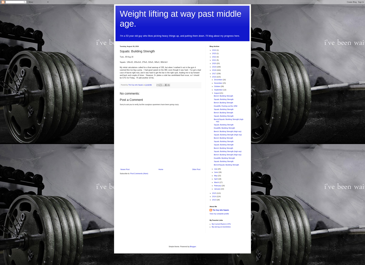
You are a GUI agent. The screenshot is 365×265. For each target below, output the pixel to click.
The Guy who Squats (220, 210)
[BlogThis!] (160, 85)
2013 (214, 200)
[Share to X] (163, 85)
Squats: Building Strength (224, 99)
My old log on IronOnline (221, 227)
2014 (214, 197)
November (218, 83)
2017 (214, 74)
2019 (214, 67)
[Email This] (157, 85)
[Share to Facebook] (166, 85)
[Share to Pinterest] (168, 85)
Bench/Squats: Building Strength (226, 165)
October (217, 86)
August (217, 93)
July (216, 169)
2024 (214, 50)
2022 (214, 57)
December (218, 80)
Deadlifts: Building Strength (224, 128)
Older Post (196, 169)
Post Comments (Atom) (139, 174)
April (216, 179)
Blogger (193, 247)
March (216, 182)
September (218, 90)
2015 (214, 193)
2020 (214, 63)
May (216, 176)
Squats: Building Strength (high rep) (228, 151)
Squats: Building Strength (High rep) (228, 135)
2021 (214, 60)
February (218, 186)
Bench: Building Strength (223, 96)
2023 (214, 53)
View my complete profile (219, 214)
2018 (214, 70)
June (216, 172)
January (217, 189)
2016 (214, 77)
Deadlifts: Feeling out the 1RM (225, 106)
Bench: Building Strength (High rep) (227, 131)
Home (161, 169)
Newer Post (124, 169)
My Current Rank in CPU (221, 224)
